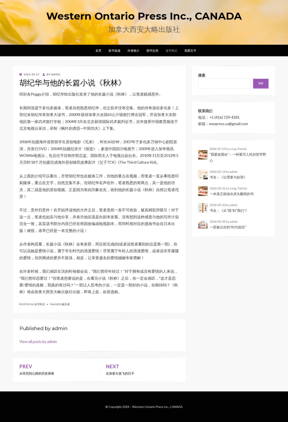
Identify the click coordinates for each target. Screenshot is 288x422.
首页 (98, 50)
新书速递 (114, 50)
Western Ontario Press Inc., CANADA (144, 16)
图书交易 (152, 50)
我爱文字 (190, 50)
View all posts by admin (38, 341)
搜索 (260, 83)
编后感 (66, 304)
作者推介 (133, 50)
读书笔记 (171, 50)
